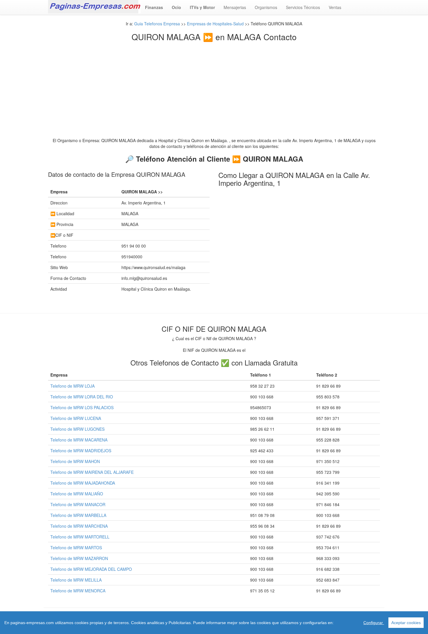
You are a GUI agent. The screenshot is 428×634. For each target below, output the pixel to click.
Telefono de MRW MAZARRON (79, 558)
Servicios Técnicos (303, 7)
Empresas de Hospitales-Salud (215, 24)
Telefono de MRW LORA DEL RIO (81, 397)
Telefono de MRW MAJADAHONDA (82, 483)
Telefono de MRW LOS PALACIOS (82, 407)
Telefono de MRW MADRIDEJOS (80, 450)
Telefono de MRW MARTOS (76, 547)
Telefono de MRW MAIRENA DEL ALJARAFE (92, 472)
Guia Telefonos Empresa (157, 24)
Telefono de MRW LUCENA (75, 418)
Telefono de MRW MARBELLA (78, 515)
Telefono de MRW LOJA (72, 386)
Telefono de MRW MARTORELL (79, 537)
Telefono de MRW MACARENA (78, 440)
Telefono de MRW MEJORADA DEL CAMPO (91, 569)
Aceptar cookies (406, 622)
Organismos (266, 7)
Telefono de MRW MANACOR (77, 504)
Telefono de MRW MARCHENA (79, 526)
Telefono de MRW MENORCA (77, 591)
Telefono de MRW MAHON (75, 461)
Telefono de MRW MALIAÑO (76, 494)
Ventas (335, 7)
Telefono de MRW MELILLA (76, 580)
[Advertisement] (214, 85)
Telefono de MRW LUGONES (77, 429)
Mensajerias (235, 7)
